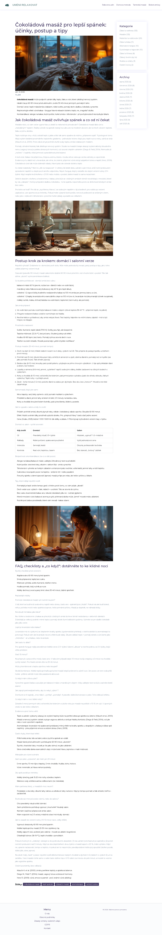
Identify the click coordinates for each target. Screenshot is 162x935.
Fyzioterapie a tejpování (131, 50)
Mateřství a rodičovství (131, 38)
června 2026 (126, 89)
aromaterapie (77, 884)
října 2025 (125, 120)
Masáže (125, 34)
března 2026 (126, 101)
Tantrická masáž (139, 5)
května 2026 (126, 93)
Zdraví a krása (127, 42)
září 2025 (125, 124)
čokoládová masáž (31, 884)
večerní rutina (92, 884)
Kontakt (47, 928)
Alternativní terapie (129, 46)
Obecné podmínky (47, 917)
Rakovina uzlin (108, 5)
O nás (47, 914)
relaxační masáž (62, 884)
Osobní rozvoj (126, 65)
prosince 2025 (127, 112)
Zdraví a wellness (128, 31)
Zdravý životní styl (128, 57)
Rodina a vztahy (127, 61)
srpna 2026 (125, 82)
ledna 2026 (125, 108)
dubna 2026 (126, 97)
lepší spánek (48, 884)
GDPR (47, 925)
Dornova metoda (123, 5)
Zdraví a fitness (127, 53)
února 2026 (125, 105)
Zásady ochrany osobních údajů (47, 921)
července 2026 (127, 86)
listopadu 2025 (127, 116)
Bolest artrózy (154, 5)
